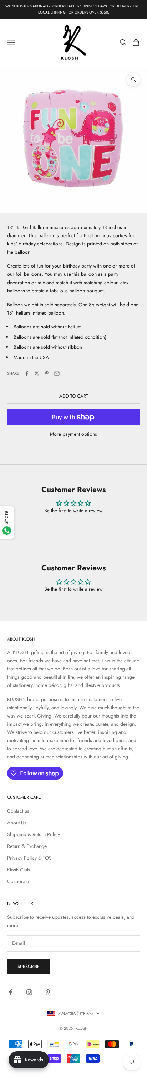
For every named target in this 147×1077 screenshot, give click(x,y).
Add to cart (73, 396)
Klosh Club (18, 869)
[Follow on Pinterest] (47, 992)
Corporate (18, 881)
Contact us (18, 810)
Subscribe (28, 966)
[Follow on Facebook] (10, 992)
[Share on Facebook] (27, 373)
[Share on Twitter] (37, 373)
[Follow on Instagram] (29, 992)
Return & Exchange (27, 846)
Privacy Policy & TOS (29, 857)
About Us (16, 822)
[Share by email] (57, 373)
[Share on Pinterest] (47, 373)
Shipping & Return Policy (33, 834)
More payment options (73, 433)
